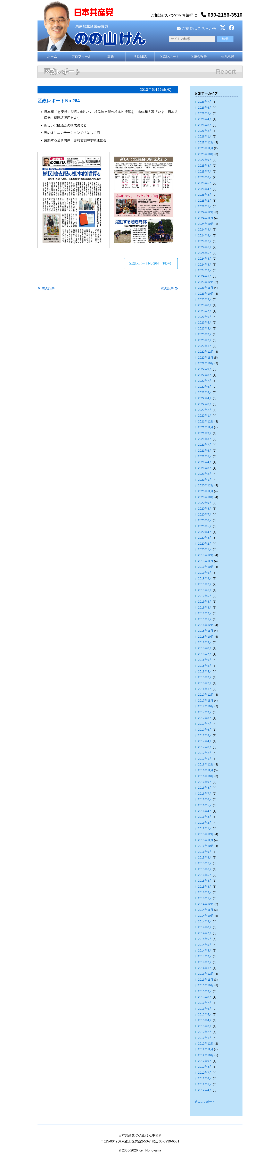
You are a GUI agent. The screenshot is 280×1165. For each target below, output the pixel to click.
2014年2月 (205, 962)
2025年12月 (206, 142)
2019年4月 (205, 601)
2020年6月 (205, 520)
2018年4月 (205, 671)
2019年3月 (205, 607)
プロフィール (81, 56)
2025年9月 (205, 159)
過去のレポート (205, 1101)
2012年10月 (206, 1055)
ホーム (52, 56)
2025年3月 (205, 194)
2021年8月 (205, 439)
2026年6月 (205, 107)
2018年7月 (205, 654)
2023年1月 (205, 345)
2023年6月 (205, 316)
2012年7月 (205, 1072)
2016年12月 (206, 764)
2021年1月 (205, 479)
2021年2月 (205, 473)
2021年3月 (205, 468)
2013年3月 (205, 1026)
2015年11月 (205, 840)
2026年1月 (205, 136)
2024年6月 (205, 247)
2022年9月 (205, 369)
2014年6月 (205, 938)
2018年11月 (205, 630)
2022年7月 (205, 380)
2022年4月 (205, 398)
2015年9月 (205, 851)
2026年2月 (205, 130)
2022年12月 (206, 351)
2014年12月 (206, 904)
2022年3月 (205, 404)
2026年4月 (205, 119)
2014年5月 (205, 944)
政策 (110, 56)
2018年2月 (205, 683)
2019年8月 (205, 578)
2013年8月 (205, 997)
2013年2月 (205, 1031)
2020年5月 (205, 526)
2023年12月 (206, 282)
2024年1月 (205, 276)
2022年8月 (205, 375)
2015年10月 (206, 845)
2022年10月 (206, 363)
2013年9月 (205, 991)
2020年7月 (205, 514)
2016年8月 (205, 787)
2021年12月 (206, 421)
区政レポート (169, 56)
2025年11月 (205, 148)
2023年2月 (205, 340)
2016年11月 (205, 770)
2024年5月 (205, 252)
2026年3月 (205, 125)
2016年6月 (205, 799)
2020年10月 (206, 497)
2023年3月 (205, 334)
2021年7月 (205, 444)
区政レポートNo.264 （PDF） (151, 263)
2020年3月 (205, 537)
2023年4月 (205, 328)
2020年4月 (205, 532)
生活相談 (227, 56)
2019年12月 (206, 555)
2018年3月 (205, 677)
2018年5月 (205, 665)
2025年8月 (205, 165)
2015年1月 (205, 898)
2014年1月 (205, 968)
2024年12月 (206, 212)
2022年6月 (205, 386)
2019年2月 (205, 613)
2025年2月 (205, 200)
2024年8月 (205, 235)
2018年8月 (205, 648)
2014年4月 (205, 950)
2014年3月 (205, 956)
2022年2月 (205, 409)
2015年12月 (206, 834)
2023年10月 (206, 293)
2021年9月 (205, 433)
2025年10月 (206, 154)
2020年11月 (205, 491)
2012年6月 (205, 1078)
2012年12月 (206, 1043)
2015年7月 (205, 863)
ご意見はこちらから (199, 28)
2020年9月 (205, 502)
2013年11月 (205, 979)
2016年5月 (205, 805)
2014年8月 (205, 927)
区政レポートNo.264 (59, 100)
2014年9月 (205, 921)
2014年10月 (206, 915)
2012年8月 (205, 1066)
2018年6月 (205, 659)
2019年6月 (205, 590)
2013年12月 (206, 973)
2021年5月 (205, 456)
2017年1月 (205, 758)
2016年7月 (205, 793)
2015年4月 (205, 880)
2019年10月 (206, 566)
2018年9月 (205, 642)
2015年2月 (205, 892)
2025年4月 (205, 189)
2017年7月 (205, 723)
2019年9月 (205, 572)
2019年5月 (205, 595)
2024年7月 (205, 241)
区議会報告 (198, 56)
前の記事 (48, 288)
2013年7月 (205, 1002)
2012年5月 (205, 1084)
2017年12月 (206, 694)
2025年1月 (205, 206)
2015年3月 (205, 886)
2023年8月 (205, 305)
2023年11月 (205, 287)
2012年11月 (205, 1049)
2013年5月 (205, 1014)
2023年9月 (205, 299)
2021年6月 (205, 450)
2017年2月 (205, 752)
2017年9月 (205, 712)
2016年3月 (205, 816)
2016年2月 (205, 822)
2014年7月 (205, 933)
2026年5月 (205, 113)
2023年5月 (205, 322)
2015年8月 (205, 857)
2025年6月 (205, 177)
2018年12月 (206, 625)
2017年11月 (205, 700)
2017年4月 (205, 741)
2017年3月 (205, 747)
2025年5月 (205, 183)
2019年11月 (205, 561)
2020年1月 (205, 549)
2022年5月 (205, 392)
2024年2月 (205, 270)
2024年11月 (205, 218)
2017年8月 (205, 718)
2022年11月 (205, 357)
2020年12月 (206, 485)
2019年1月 (205, 619)
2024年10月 (206, 223)
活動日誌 (140, 56)
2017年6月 (205, 729)
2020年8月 (205, 508)
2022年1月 (205, 415)
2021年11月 (205, 427)
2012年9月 (205, 1061)
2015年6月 (205, 869)
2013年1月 (205, 1037)
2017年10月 (206, 706)
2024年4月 (205, 258)
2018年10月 (206, 636)
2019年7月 (205, 584)
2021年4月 (205, 462)
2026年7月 (205, 101)
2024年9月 (205, 229)
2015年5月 (205, 875)
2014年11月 (205, 909)
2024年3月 (205, 264)
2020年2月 (205, 543)
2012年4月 (205, 1090)
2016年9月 (205, 781)
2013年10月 (206, 985)
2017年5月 (205, 735)
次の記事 (167, 288)
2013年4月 (205, 1020)
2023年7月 (205, 311)
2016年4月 (205, 811)
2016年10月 (206, 776)
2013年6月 (205, 1008)
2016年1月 (205, 828)
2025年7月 (205, 171)
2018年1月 (205, 688)
